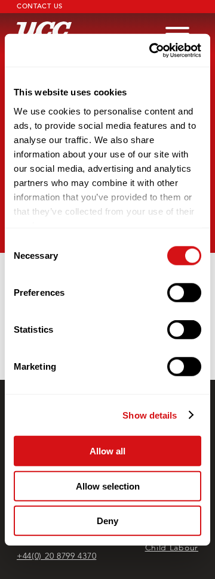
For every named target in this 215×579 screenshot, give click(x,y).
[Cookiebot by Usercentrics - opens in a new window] (151, 50)
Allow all (107, 451)
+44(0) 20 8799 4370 (56, 555)
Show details (149, 415)
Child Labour (171, 547)
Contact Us (40, 6)
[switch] (184, 292)
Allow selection (108, 486)
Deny (107, 521)
